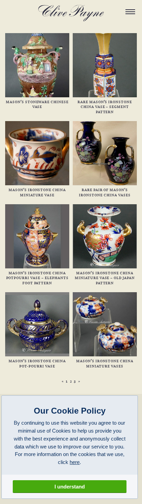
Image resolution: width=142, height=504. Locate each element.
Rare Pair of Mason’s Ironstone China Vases (104, 192)
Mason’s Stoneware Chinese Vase (37, 104)
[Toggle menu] (130, 12)
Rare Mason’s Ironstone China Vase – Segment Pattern (105, 106)
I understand (69, 487)
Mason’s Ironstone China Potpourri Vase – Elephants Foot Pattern (37, 277)
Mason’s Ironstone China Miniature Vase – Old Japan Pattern (105, 277)
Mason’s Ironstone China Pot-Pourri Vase (37, 363)
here (75, 462)
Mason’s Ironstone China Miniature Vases (104, 363)
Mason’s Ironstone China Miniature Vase (37, 192)
